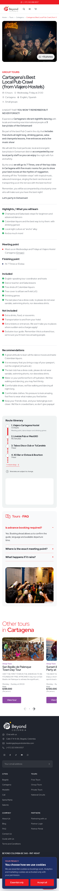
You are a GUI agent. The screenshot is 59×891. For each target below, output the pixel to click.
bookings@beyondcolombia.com (20, 743)
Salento (5, 805)
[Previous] (25, 709)
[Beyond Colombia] (14, 726)
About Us (6, 818)
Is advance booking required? (23, 527)
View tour (12, 700)
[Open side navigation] (30, 9)
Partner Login (37, 823)
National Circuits (38, 795)
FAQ (4, 828)
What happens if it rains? (20, 557)
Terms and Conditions (11, 844)
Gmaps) (20, 252)
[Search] (24, 9)
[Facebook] (10, 755)
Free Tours (35, 779)
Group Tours (36, 784)
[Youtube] (22, 755)
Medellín (5, 789)
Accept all (42, 882)
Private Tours (36, 789)
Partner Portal (37, 828)
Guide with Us (8, 839)
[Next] (34, 709)
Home (4, 17)
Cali (3, 795)
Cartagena (20, 17)
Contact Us (7, 834)
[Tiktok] (16, 755)
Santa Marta (7, 800)
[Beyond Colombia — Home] (11, 9)
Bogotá (5, 779)
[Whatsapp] (28, 755)
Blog (4, 823)
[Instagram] (4, 755)
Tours (11, 17)
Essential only (17, 882)
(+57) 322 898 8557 (15, 747)
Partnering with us (39, 818)
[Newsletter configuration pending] (49, 764)
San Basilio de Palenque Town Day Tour (16, 668)
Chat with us (11, 734)
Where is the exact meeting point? (26, 549)
